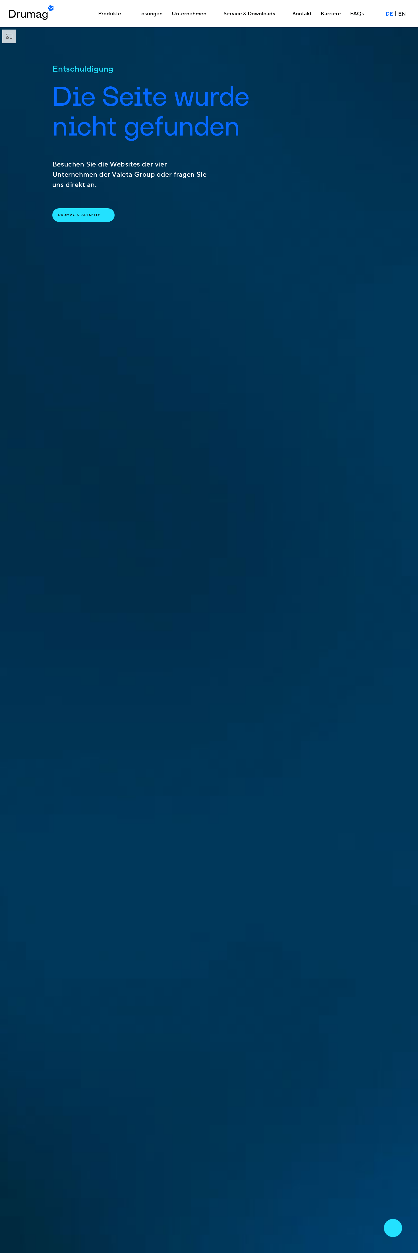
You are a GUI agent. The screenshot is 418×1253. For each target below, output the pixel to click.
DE (389, 14)
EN (402, 14)
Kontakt (302, 14)
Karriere (331, 14)
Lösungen (150, 14)
